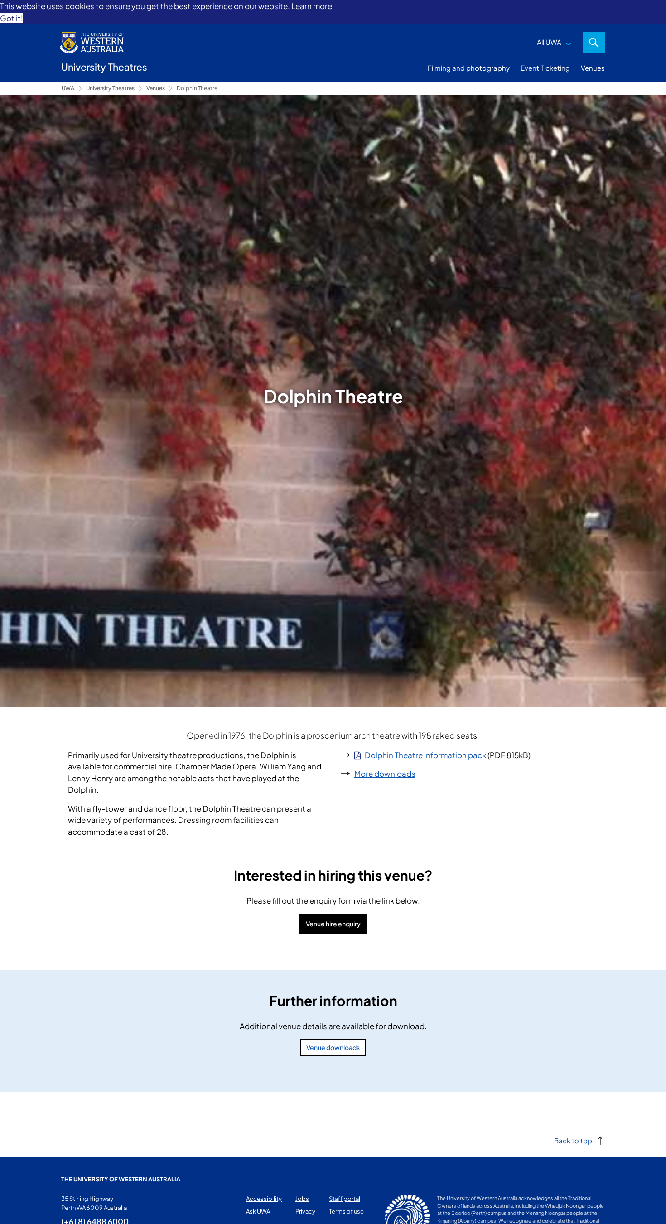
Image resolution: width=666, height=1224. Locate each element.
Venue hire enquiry (333, 923)
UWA (68, 88)
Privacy (305, 1211)
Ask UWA (258, 1211)
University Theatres (110, 88)
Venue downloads (333, 1047)
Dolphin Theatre (197, 88)
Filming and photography (469, 67)
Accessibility (264, 1198)
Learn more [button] (311, 6)
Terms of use (346, 1211)
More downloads (384, 774)
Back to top (573, 1140)
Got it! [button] (11, 18)
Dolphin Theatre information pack (425, 755)
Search (594, 42)
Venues (593, 67)
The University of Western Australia (120, 1179)
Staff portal (344, 1198)
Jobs (302, 1198)
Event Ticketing (545, 67)
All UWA (549, 42)
